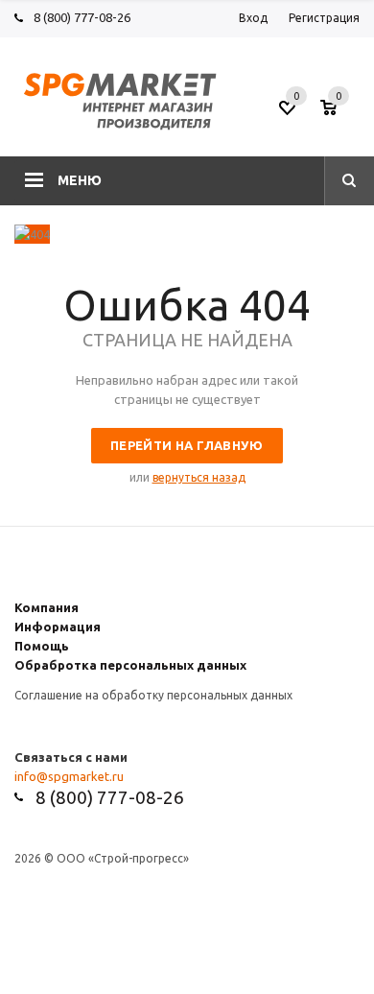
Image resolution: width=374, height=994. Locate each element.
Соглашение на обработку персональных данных (153, 695)
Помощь (41, 645)
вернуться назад (198, 477)
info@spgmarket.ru (69, 776)
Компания (46, 607)
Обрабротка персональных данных (130, 665)
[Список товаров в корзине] (342, 114)
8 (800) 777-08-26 (82, 17)
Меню (80, 180)
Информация (57, 626)
